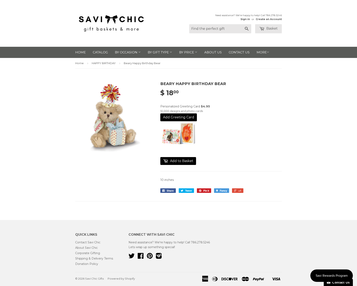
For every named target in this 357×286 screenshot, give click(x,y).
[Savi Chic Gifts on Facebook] (141, 257)
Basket (271, 28)
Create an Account (269, 19)
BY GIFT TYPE (159, 52)
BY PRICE (187, 52)
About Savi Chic (86, 248)
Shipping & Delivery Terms (94, 258)
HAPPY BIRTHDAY (104, 63)
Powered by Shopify (121, 278)
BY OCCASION (126, 52)
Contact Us (340, 282)
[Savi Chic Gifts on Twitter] (132, 257)
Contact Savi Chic (87, 242)
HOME (80, 52)
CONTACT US (239, 52)
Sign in (245, 19)
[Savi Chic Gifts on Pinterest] (150, 257)
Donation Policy (86, 264)
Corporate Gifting (87, 253)
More (262, 52)
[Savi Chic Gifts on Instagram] (159, 257)
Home (79, 63)
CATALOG (100, 52)
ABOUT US (213, 52)
